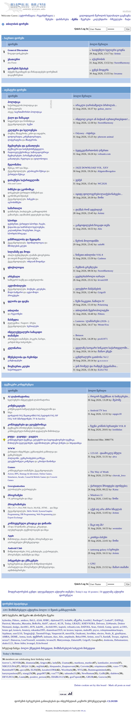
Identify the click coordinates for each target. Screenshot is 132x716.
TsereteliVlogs (43, 633)
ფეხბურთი (13, 224)
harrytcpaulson (9, 673)
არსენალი (14, 276)
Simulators (12, 477)
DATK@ (119, 620)
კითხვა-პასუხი (98, 537)
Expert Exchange (15, 517)
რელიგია (25, 159)
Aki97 (45, 623)
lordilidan (117, 429)
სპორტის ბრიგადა (17, 233)
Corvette (84, 666)
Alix (100, 229)
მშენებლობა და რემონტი (23, 357)
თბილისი (13, 310)
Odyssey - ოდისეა (85, 133)
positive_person (38, 677)
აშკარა (78, 620)
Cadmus (102, 258)
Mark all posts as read (119, 685)
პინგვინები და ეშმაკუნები (23, 560)
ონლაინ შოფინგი (36, 261)
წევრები (85, 19)
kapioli (62, 627)
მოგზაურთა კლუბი (19, 366)
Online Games (45, 474)
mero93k (69, 633)
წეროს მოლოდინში (87, 241)
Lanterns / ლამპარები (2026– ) (92, 321)
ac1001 (123, 627)
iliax (55, 636)
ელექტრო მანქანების (88, 289)
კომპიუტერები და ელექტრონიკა (27, 424)
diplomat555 (57, 620)
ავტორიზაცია (27, 15)
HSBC (46, 620)
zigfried (124, 636)
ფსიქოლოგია (16, 267)
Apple (11, 536)
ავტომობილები (17, 285)
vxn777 (55, 673)
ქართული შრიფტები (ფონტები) (108, 486)
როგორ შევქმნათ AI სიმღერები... (110, 396)
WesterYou (103, 324)
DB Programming (28, 514)
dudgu (16, 627)
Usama (65, 662)
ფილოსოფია (41, 159)
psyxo (96, 630)
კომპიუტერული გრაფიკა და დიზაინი (29, 523)
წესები (49, 19)
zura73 (98, 636)
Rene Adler (20, 643)
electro (100, 633)
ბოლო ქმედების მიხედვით (36, 648)
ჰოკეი (37, 230)
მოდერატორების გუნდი (22, 591)
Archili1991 (51, 627)
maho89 (87, 630)
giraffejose (120, 633)
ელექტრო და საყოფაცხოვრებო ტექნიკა (53, 440)
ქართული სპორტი (28, 224)
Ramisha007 (8, 670)
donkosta (108, 640)
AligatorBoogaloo (107, 171)
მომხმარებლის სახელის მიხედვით (74, 648)
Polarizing (103, 304)
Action (11, 474)
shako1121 (7, 643)
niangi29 (27, 673)
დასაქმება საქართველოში (23, 180)
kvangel (31, 643)
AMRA (5, 636)
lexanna (118, 73)
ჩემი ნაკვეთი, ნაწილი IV (89, 301)
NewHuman (88, 673)
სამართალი (15, 208)
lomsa (22, 636)
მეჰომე (117, 400)
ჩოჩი (101, 197)
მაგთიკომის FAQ (32, 415)
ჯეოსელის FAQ (15, 415)
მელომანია (14, 164)
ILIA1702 (103, 369)
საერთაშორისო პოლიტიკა (28, 112)
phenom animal (105, 136)
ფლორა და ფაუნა (18, 301)
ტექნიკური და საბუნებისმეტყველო (26, 149)
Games (11, 467)
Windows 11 (96, 495)
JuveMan (91, 633)
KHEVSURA (88, 623)
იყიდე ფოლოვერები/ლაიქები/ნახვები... (99, 194)
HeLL (32, 620)
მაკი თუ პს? (97, 525)
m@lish (40, 666)
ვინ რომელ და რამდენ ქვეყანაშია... (96, 366)
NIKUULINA (9, 666)
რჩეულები (116, 19)
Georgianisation (16, 486)
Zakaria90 (76, 640)
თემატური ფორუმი (15, 90)
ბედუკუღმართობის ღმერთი (91, 150)
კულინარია (14, 348)
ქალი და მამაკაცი (18, 117)
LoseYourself (28, 640)
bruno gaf (7, 630)
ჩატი (128, 19)
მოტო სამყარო (15, 292)
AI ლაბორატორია (18, 396)
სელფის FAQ (47, 415)
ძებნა (75, 19)
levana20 (51, 640)
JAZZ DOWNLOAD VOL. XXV (91, 167)
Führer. (101, 314)
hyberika (6, 620)
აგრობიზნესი (14, 202)
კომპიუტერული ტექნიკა (20, 440)
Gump (108, 627)
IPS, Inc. (83, 711)
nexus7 (5, 640)
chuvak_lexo (119, 475)
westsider (117, 528)
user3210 (17, 633)
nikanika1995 (38, 630)
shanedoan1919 (54, 630)
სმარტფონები (24, 419)
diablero (114, 673)
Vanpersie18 (58, 633)
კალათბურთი (15, 230)
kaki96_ (40, 627)
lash (54, 662)
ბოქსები (31, 289)
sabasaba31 (70, 673)
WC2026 (102, 183)
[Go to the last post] (90, 50)
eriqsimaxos (100, 666)
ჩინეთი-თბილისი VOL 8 (89, 255)
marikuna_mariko (83, 662)
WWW (11, 448)
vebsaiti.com (104, 154)
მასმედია (13, 319)
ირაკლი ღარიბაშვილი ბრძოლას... (96, 105)
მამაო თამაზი (121, 567)
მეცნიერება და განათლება (24, 145)
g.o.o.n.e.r (103, 360)
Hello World (32, 511)
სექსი (30, 124)
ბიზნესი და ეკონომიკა (21, 189)
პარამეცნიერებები (32, 155)
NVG (80, 670)
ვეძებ (78, 180)
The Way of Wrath (99, 472)
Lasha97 (109, 620)
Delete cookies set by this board (90, 685)
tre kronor (68, 630)
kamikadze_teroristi (108, 662)
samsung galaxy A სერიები (104, 549)
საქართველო (15, 369)
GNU (93, 563)
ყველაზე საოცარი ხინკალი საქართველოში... (102, 348)
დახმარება (62, 19)
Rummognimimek (97, 670)
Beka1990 (81, 636)
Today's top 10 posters (86, 591)
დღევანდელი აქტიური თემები (56, 591)
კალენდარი (100, 19)
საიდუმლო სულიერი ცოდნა (108, 50)
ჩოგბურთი (28, 230)
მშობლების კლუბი (17, 246)
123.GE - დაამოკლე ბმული (105, 453)
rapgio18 (117, 414)
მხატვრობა (31, 140)
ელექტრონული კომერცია (21, 461)
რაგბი (42, 224)
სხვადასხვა (76, 443)
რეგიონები (16, 314)
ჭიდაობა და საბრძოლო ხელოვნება (26, 227)
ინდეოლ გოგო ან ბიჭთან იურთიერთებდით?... (102, 119)
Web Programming (45, 514)
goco (22, 670)
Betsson (79, 335)
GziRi (102, 673)
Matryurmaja (63, 640)
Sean (93, 627)
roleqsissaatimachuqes (111, 630)
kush (29, 636)
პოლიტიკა (14, 102)
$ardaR (106, 636)
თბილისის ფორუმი (17, 24)
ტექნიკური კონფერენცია (19, 384)
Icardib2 (87, 620)
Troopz (115, 636)
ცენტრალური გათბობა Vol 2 (91, 357)
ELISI (34, 670)
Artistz (117, 53)
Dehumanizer (121, 640)
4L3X (60, 623)
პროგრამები (15, 495)
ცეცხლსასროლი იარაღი (90, 276)
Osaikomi (80, 633)
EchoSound (42, 643)
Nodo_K (109, 633)
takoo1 (52, 623)
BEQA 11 (26, 666)
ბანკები (31, 199)
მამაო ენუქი (105, 351)
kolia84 (68, 620)
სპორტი (12, 220)
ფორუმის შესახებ (18, 68)
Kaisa (115, 489)
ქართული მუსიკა (16, 174)
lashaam (48, 636)
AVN (32, 627)
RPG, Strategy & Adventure (26, 474)
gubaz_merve (105, 108)
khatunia (30, 662)
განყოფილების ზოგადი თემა (92, 225)
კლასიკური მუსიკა (36, 171)
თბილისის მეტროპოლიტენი (92, 310)
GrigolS (102, 292)
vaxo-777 (118, 666)
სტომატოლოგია (35, 243)
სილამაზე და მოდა (19, 252)
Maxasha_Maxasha (21, 623)
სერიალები (33, 326)
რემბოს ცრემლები (86, 267)
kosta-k (17, 630)
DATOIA (85, 627)
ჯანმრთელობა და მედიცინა (24, 239)
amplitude (69, 636)
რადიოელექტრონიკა (19, 152)
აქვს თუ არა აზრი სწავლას (106, 509)
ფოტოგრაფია (15, 136)
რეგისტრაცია (45, 15)
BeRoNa (36, 623)
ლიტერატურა (15, 140)
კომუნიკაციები (16, 405)
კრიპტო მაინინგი (47, 461)
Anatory (26, 630)
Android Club (15, 548)
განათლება (14, 159)
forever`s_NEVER (11, 662)
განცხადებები (15, 360)
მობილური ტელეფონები (20, 443)
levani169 (103, 280)
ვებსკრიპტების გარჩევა (32, 458)
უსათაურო (14, 59)
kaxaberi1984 (49, 670)
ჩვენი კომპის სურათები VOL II (108, 426)
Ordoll (100, 627)
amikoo (24, 620)
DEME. (14, 636)
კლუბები (40, 289)
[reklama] (51, 104)
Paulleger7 (98, 620)
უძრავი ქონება (58, 443)
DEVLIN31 (8, 677)
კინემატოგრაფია (32, 136)
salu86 (101, 244)
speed (115, 627)
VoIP (14, 419)
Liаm (21, 677)
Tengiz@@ (29, 633)
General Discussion (18, 50)
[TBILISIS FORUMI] (25, 7)
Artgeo (43, 662)
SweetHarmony (122, 62)
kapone (78, 630)
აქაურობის (98, 59)
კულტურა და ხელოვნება (22, 130)
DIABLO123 (57, 677)
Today (68, 623)
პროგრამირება (17, 504)
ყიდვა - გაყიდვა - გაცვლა (23, 436)
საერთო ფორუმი (14, 38)
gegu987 (41, 673)
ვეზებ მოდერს (100, 70)
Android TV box (98, 410)
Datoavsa (15, 640)
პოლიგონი (13, 458)
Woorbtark (66, 670)
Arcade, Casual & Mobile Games (32, 477)
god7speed (75, 677)
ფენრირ (37, 636)
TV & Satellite (39, 419)
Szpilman (7, 633)
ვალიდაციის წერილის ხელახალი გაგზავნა (105, 15)
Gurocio (103, 677)
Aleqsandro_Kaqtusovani (62, 666)
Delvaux (100, 623)
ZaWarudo (111, 623)
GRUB (89, 677)
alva (115, 456)
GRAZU (76, 623)
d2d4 (39, 620)
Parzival (6, 623)
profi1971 (103, 339)
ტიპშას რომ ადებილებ (88, 209)
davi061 (24, 627)
